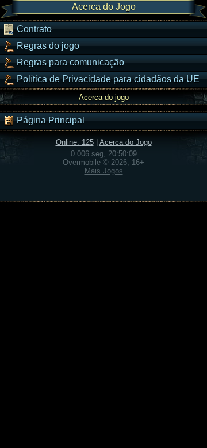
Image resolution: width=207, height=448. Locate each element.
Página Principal (49, 120)
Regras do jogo (46, 46)
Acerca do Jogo (125, 142)
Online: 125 (75, 142)
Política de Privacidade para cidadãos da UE (107, 79)
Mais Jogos (104, 171)
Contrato (33, 29)
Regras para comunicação (69, 62)
